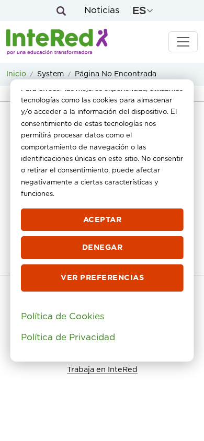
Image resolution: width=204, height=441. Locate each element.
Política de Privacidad (68, 337)
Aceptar (102, 220)
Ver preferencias (102, 278)
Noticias (101, 10)
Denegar (102, 247)
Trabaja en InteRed (102, 370)
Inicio (16, 74)
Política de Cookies (62, 316)
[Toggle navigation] (183, 41)
